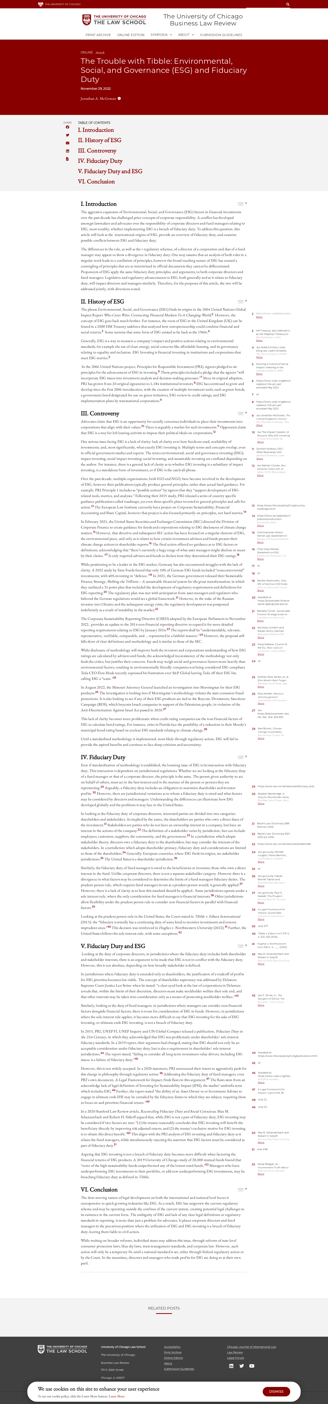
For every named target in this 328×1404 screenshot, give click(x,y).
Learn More (117, 1396)
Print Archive (98, 35)
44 (102, 1053)
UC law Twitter (241, 1366)
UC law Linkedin (231, 1366)
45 (136, 1058)
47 (207, 1078)
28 (205, 729)
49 (148, 1101)
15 (94, 532)
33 (188, 835)
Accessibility (172, 1347)
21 (177, 597)
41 (226, 926)
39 (93, 906)
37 (241, 884)
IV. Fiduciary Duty (100, 160)
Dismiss (276, 1391)
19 (150, 574)
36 (175, 858)
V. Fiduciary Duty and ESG (110, 171)
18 (238, 554)
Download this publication (67, 159)
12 (214, 431)
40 (109, 926)
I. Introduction (96, 129)
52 (207, 1164)
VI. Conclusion (96, 181)
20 (105, 592)
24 (201, 634)
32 (139, 829)
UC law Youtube (252, 1366)
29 (102, 786)
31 (105, 824)
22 (156, 609)
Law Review (235, 1352)
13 (92, 506)
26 (97, 692)
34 (124, 852)
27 (164, 709)
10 (142, 426)
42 (180, 932)
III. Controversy (97, 150)
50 (129, 1133)
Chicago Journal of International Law (251, 1347)
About (168, 1363)
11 (218, 426)
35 (102, 858)
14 (245, 512)
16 (150, 543)
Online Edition (131, 35)
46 (161, 1073)
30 (94, 792)
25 (114, 677)
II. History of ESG (99, 140)
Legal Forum (235, 1358)
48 (113, 1090)
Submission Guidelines (221, 35)
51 (115, 1144)
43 (237, 995)
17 (106, 554)
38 (212, 895)
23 (168, 629)
